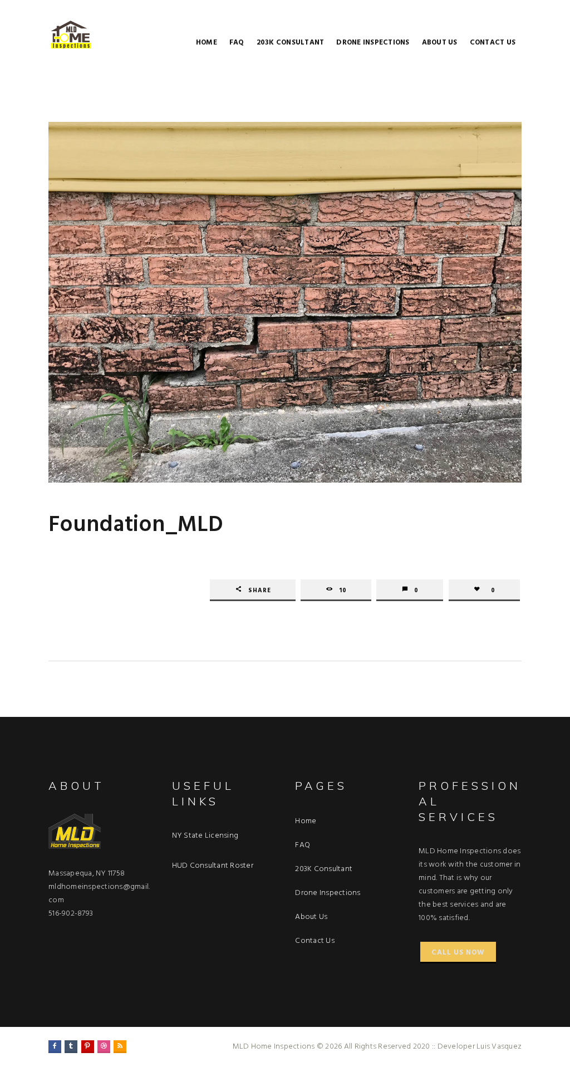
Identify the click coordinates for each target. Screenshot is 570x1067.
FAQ (236, 42)
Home (206, 42)
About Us (440, 42)
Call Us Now (458, 952)
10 (343, 591)
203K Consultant (291, 42)
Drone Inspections (372, 42)
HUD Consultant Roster (212, 865)
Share (259, 591)
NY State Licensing (205, 835)
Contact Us (493, 42)
